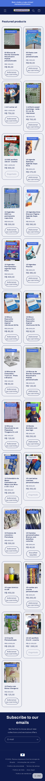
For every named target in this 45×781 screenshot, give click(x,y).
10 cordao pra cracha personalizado (32, 589)
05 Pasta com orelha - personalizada (32, 54)
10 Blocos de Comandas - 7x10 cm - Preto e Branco (11, 374)
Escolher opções (33, 554)
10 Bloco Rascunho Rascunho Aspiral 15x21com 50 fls (33, 321)
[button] (5, 10)
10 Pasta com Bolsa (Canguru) (11, 687)
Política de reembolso (24, 773)
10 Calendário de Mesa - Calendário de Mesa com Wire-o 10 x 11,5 (12, 482)
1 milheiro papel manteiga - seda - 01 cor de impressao (33, 110)
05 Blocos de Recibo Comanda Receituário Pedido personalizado (12, 56)
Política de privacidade (15, 766)
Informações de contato (26, 762)
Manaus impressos (18, 759)
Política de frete (18, 770)
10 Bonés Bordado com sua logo (31, 428)
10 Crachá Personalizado (11, 639)
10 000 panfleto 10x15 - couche (11, 160)
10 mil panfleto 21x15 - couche (32, 639)
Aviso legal (31, 770)
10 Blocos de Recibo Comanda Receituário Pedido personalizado (33, 375)
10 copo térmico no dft (11, 588)
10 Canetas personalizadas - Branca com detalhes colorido (33, 537)
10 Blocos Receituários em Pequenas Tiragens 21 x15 (11, 429)
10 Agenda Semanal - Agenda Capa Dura (31, 162)
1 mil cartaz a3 (11, 107)
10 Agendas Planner (31, 265)
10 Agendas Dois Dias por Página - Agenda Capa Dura (33, 215)
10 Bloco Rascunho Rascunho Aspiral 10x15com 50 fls (11, 321)
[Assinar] (37, 740)
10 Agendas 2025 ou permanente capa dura (10, 215)
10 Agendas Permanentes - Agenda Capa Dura (11, 267)
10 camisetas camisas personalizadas (32, 480)
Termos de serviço (33, 766)
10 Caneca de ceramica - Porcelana (10, 535)
